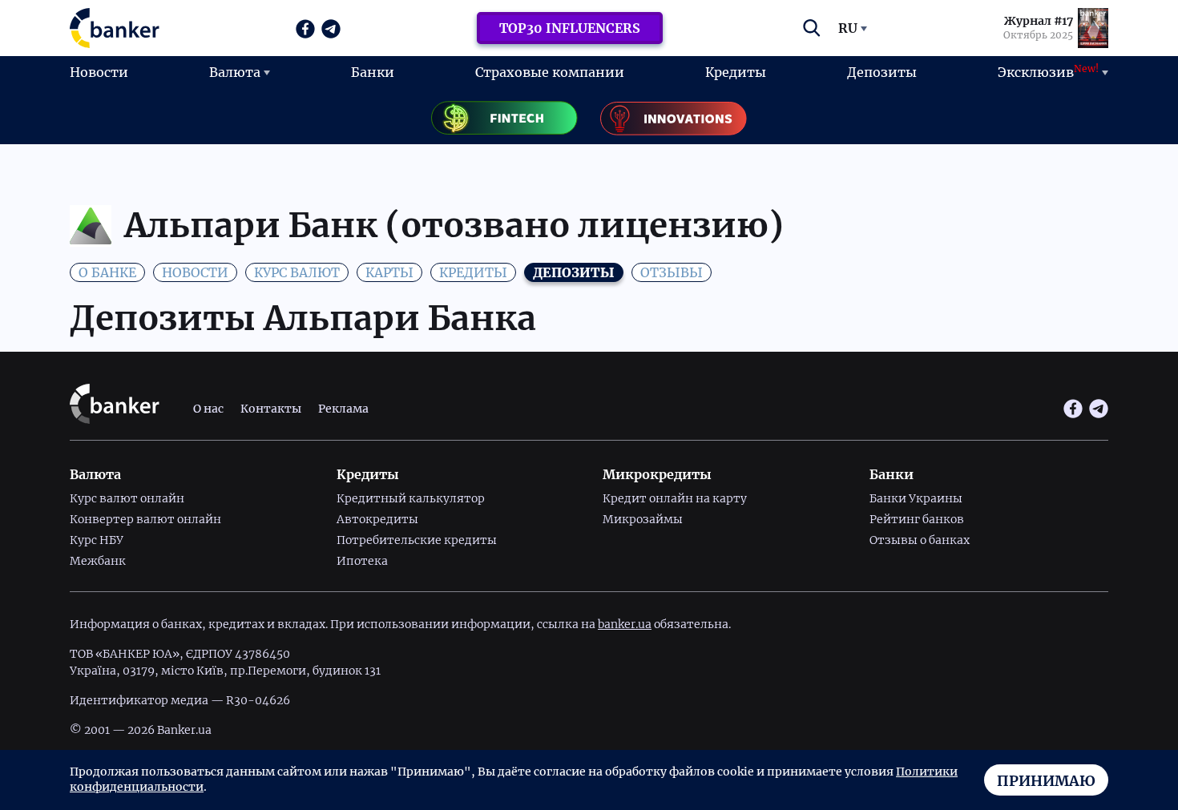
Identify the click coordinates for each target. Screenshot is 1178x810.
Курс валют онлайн (127, 498)
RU (847, 28)
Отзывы (671, 272)
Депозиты (882, 72)
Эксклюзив (1048, 71)
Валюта (234, 72)
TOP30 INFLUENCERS (569, 28)
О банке (107, 272)
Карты (389, 272)
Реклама (343, 408)
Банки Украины (915, 498)
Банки (372, 72)
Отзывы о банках (919, 540)
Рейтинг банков (916, 519)
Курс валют (297, 272)
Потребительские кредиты (417, 540)
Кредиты (735, 72)
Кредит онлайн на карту (675, 498)
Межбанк (98, 561)
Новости (99, 72)
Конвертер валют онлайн (145, 519)
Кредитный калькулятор (411, 498)
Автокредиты (377, 519)
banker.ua (625, 624)
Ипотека (362, 561)
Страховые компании (549, 72)
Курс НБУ (96, 540)
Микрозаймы (643, 519)
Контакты (270, 408)
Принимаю (1046, 781)
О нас (208, 408)
